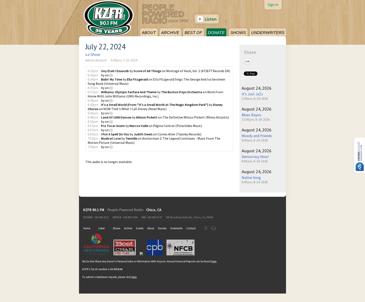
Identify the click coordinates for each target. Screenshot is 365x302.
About (150, 228)
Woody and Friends (257, 135)
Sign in (273, 4)
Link (247, 61)
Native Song (251, 177)
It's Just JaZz (252, 94)
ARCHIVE (170, 32)
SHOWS (238, 32)
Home (86, 228)
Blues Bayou (251, 114)
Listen (210, 19)
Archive (128, 228)
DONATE (216, 32)
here (213, 261)
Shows (116, 228)
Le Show (92, 54)
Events (139, 228)
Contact (191, 228)
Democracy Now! (255, 156)
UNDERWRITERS (268, 32)
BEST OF (193, 32)
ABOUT (149, 32)
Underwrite (176, 228)
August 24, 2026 (256, 88)
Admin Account (96, 60)
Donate (162, 228)
